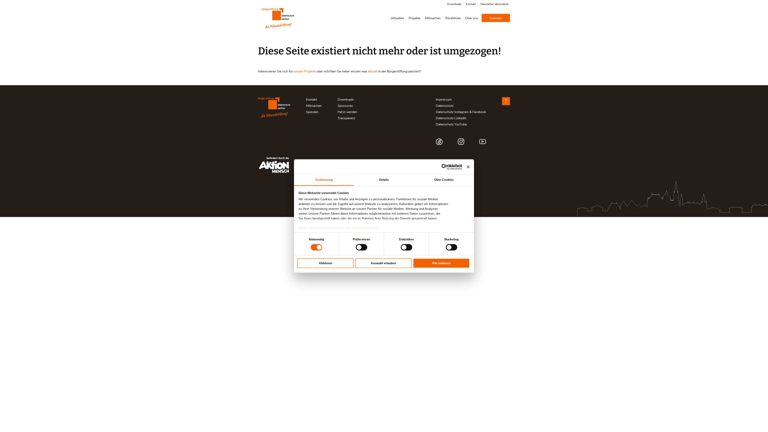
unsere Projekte (305, 71)
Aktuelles (397, 18)
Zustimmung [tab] (324, 179)
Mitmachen (433, 18)
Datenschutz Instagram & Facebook (461, 112)
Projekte (414, 18)
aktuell (372, 71)
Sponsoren (345, 105)
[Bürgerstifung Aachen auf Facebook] (439, 141)
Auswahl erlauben (383, 263)
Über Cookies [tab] (444, 179)
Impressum (444, 99)
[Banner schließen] (468, 166)
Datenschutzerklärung (361, 228)
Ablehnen (325, 263)
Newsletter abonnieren (494, 4)
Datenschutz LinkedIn (451, 118)
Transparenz (346, 118)
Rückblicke (453, 18)
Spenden (496, 18)
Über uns (471, 18)
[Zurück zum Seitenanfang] (506, 101)
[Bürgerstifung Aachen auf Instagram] (461, 141)
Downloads (454, 4)
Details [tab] (384, 179)
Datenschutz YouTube (451, 124)
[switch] (361, 247)
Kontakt (471, 4)
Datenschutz (445, 105)
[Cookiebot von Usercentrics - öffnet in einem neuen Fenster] (444, 167)
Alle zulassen (441, 263)
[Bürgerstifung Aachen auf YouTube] (482, 141)
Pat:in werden (347, 112)
